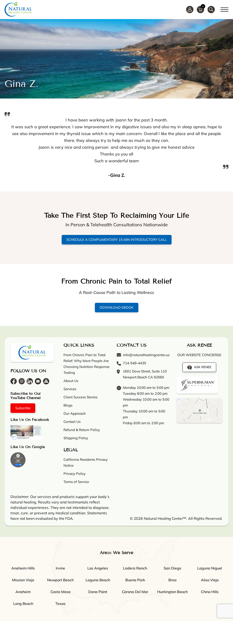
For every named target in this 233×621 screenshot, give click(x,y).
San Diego (172, 568)
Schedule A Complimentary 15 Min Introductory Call (116, 239)
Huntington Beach (172, 591)
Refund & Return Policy (81, 430)
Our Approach (74, 413)
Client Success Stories (80, 397)
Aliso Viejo (210, 580)
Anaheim (23, 591)
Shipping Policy (75, 438)
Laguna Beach (98, 580)
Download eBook (117, 307)
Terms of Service (76, 482)
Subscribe (22, 408)
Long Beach (23, 603)
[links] (211, 9)
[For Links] (224, 9)
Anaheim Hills (23, 568)
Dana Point (97, 591)
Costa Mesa (61, 591)
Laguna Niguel (209, 568)
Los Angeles (97, 568)
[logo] (18, 9)
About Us (70, 381)
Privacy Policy (74, 473)
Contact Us (72, 421)
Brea (172, 580)
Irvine (60, 568)
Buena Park (135, 580)
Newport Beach (60, 580)
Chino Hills (210, 591)
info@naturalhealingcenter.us (146, 355)
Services (69, 389)
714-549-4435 (134, 363)
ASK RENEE (202, 367)
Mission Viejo (23, 580)
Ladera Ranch (135, 568)
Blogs (67, 405)
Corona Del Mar (135, 591)
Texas (60, 603)
